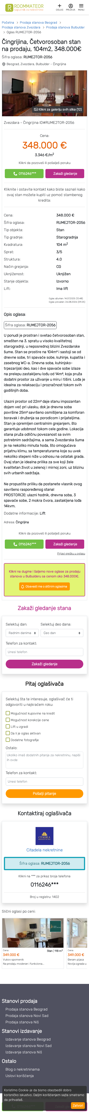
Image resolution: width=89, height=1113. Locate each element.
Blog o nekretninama (22, 1069)
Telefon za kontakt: (21, 643)
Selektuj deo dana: (56, 624)
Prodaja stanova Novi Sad (26, 1015)
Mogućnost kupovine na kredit (33, 713)
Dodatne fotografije (25, 740)
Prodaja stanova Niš (22, 1022)
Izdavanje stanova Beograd (28, 1039)
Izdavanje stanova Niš (23, 1052)
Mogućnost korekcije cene (30, 720)
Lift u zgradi (19, 727)
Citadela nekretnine (44, 850)
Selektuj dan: (16, 624)
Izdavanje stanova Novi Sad (28, 1046)
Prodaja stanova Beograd (26, 1009)
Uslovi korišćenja (19, 1076)
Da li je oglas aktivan (26, 733)
